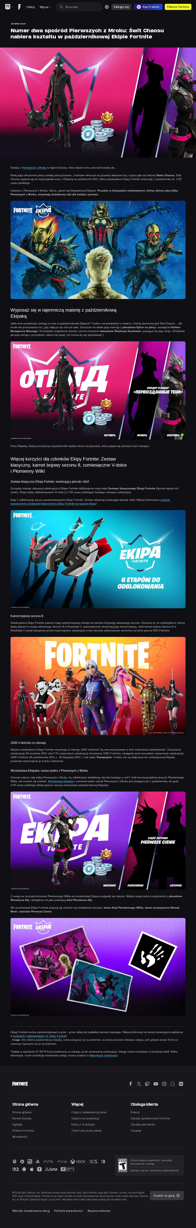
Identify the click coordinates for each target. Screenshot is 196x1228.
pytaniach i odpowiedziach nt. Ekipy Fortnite (39, 1035)
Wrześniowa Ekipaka (60, 781)
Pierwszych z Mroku (34, 167)
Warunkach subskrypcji (103, 1055)
